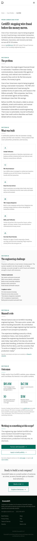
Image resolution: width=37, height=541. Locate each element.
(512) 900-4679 (20, 511)
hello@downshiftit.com (7, 511)
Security (3, 524)
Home (2, 13)
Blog (21, 516)
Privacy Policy (5, 518)
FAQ (21, 518)
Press (21, 521)
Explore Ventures (17, 489)
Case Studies (10, 13)
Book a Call (17, 484)
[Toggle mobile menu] (34, 3)
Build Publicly (4, 516)
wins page (22, 458)
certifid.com (9, 45)
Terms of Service (5, 521)
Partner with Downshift (17, 447)
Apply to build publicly (17, 452)
